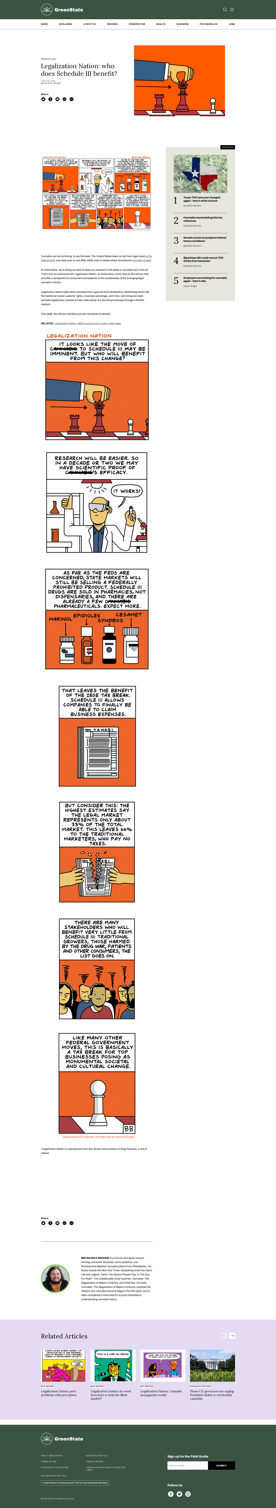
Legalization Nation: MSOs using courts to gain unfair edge (87, 323)
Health (161, 24)
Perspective (137, 24)
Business (183, 24)
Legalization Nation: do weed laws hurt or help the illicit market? (111, 1395)
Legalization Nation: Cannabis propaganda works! (161, 1393)
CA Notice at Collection (55, 1468)
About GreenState (51, 1456)
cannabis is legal (141, 260)
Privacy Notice (94, 1462)
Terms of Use (48, 1462)
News (44, 24)
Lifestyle (89, 24)
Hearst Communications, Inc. (61, 1498)
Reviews (112, 24)
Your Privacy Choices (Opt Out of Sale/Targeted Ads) (75, 1483)
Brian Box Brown (51, 83)
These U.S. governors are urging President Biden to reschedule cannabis (212, 1395)
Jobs (232, 24)
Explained (65, 24)
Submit (221, 1465)
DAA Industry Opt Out (53, 1476)
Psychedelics (208, 24)
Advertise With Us (96, 1456)
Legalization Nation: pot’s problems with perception (59, 1393)
